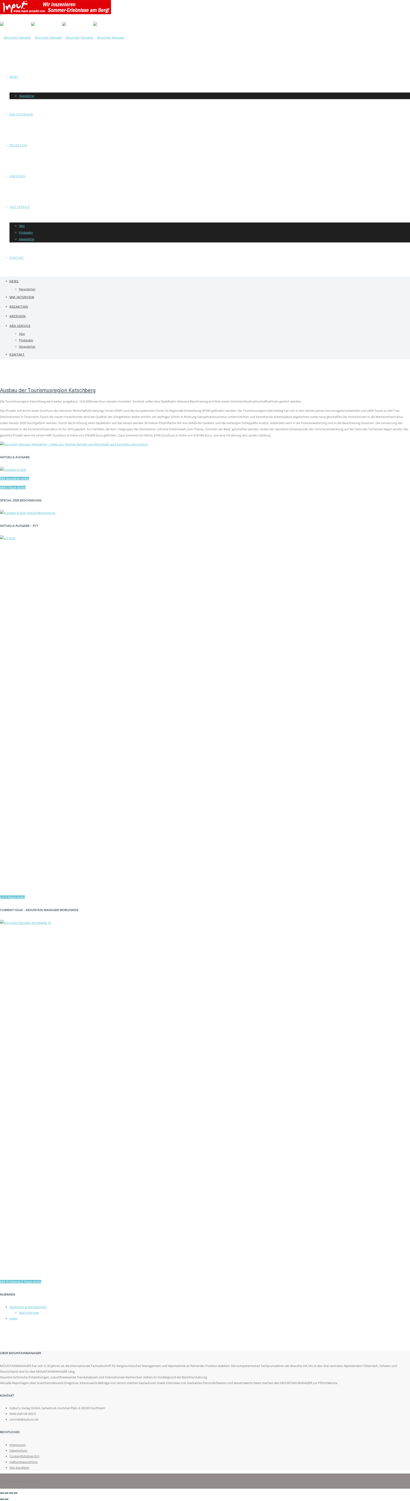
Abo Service (19, 207)
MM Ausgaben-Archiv (14, 478)
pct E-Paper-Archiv (12, 897)
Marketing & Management (28, 1307)
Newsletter (26, 96)
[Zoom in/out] (15, 1493)
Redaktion (18, 145)
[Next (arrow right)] (6, 1499)
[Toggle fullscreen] (11, 1493)
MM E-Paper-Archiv (13, 487)
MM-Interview (21, 114)
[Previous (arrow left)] (2, 1499)
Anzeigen (17, 176)
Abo (22, 226)
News (14, 77)
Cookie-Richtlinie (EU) (24, 1456)
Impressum (17, 1445)
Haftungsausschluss (23, 1462)
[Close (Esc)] (2, 1493)
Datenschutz (18, 1450)
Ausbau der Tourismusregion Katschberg (48, 390)
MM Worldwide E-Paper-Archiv (20, 1281)
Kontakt (16, 258)
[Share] (6, 1493)
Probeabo (26, 232)
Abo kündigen (19, 1467)
